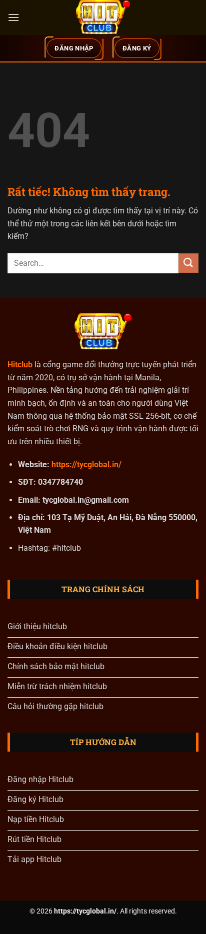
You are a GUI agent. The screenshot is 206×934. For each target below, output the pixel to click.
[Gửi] (188, 263)
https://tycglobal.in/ (87, 464)
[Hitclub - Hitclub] (103, 17)
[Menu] (14, 17)
